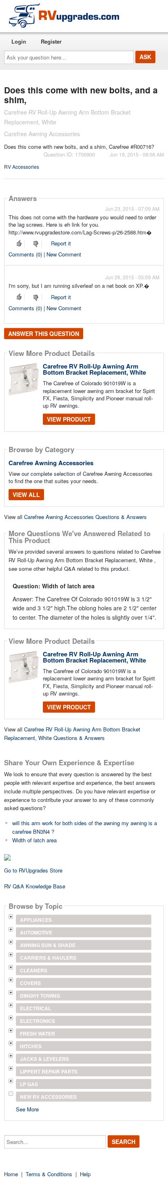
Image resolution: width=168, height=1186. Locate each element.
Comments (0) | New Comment (45, 254)
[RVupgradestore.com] (64, 15)
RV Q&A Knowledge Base (34, 886)
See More (27, 1108)
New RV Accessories (48, 1096)
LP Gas (29, 1084)
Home (11, 1174)
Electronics (37, 1021)
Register (51, 41)
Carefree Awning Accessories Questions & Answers (85, 517)
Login (18, 41)
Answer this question (43, 333)
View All (26, 494)
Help (85, 1174)
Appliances (36, 919)
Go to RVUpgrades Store (33, 870)
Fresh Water (37, 1033)
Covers (30, 983)
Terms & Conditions (49, 1174)
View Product (69, 419)
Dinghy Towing (40, 995)
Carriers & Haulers (48, 957)
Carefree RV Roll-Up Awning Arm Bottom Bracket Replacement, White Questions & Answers (72, 733)
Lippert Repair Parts (48, 1071)
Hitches (31, 1046)
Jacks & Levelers (44, 1058)
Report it (61, 243)
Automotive (36, 932)
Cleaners (33, 970)
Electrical (35, 1008)
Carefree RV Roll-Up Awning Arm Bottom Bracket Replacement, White (94, 369)
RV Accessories (21, 166)
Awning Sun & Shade (47, 945)
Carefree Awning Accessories (51, 462)
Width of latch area (34, 840)
